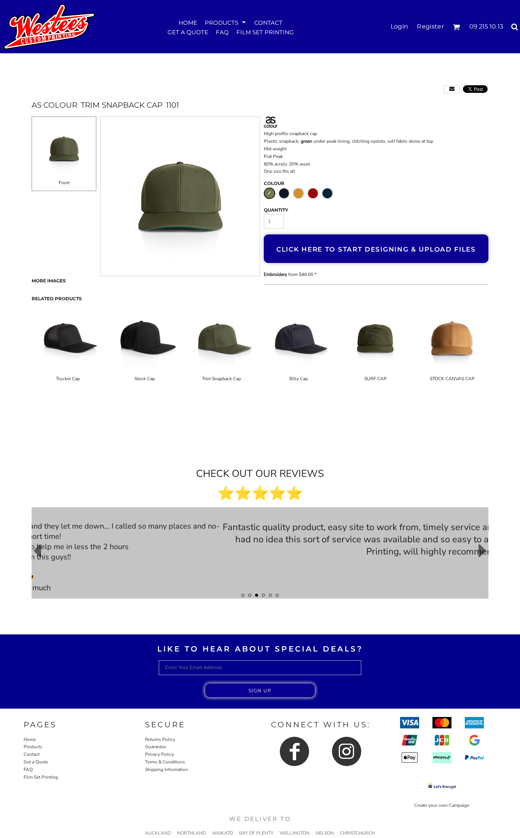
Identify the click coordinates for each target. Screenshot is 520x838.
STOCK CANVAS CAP (452, 379)
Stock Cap (144, 379)
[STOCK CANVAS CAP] (452, 339)
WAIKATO (222, 833)
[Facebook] (294, 751)
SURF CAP (375, 379)
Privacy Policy (159, 754)
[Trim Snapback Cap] (221, 339)
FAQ (28, 769)
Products (33, 747)
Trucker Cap (68, 379)
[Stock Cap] (144, 339)
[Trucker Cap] (68, 339)
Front (64, 183)
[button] (225, 22)
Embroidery (275, 274)
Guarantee (155, 747)
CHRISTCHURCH (357, 833)
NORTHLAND (191, 833)
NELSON (325, 833)
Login (399, 26)
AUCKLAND (158, 833)
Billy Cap (298, 379)
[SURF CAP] (375, 339)
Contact (32, 754)
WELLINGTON (294, 833)
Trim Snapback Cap (221, 379)
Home (30, 739)
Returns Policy (160, 739)
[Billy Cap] (298, 339)
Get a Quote (36, 762)
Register (430, 26)
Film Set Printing (41, 777)
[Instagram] (346, 751)
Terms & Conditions (165, 762)
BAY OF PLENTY (256, 833)
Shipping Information (166, 769)
